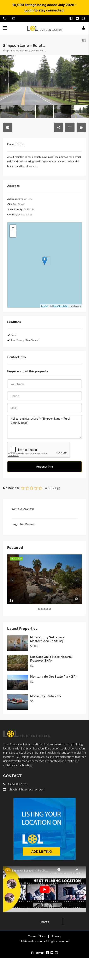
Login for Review (23, 524)
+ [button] (13, 227)
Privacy (56, 936)
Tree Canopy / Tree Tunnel (24, 340)
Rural (14, 335)
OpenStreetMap (60, 306)
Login (29, 10)
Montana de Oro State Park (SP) (53, 676)
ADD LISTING (41, 851)
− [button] (13, 234)
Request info (44, 466)
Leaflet (44, 306)
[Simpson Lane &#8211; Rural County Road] (44, 260)
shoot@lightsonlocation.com (26, 789)
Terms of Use (36, 936)
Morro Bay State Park (45, 696)
